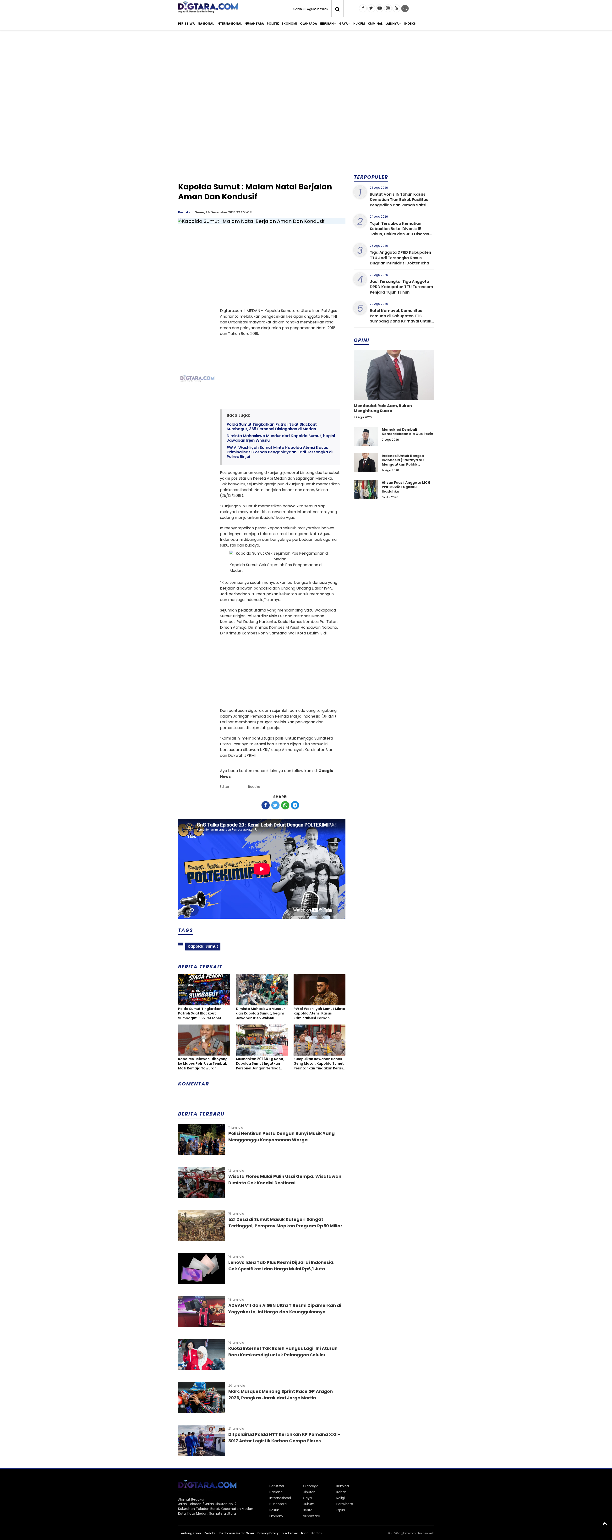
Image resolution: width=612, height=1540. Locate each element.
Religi (340, 1498)
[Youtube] (379, 8)
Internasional (229, 23)
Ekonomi (289, 23)
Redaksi (184, 212)
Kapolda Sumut (203, 946)
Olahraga (308, 23)
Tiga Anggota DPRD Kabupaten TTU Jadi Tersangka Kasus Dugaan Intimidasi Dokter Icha (400, 258)
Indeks (410, 23)
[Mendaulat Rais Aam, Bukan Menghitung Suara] (394, 391)
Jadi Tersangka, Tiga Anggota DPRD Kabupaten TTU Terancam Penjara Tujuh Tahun (401, 287)
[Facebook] (362, 8)
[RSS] (396, 8)
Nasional (206, 23)
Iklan (304, 1533)
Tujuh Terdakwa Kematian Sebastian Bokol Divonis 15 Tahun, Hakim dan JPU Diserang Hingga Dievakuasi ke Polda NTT (401, 231)
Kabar (341, 1492)
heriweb (428, 1533)
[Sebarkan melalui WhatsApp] (285, 805)
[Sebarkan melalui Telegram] (295, 805)
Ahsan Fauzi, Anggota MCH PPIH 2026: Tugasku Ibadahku (406, 487)
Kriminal (375, 23)
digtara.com (407, 1533)
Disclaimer (290, 1533)
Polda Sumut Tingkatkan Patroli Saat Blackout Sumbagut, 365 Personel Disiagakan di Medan (272, 426)
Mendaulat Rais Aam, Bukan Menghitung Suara (383, 408)
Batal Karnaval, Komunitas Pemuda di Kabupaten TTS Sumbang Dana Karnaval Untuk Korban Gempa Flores (400, 318)
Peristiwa (186, 23)
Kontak (316, 1533)
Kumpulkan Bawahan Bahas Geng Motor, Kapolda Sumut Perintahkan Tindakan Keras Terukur (319, 1064)
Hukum (359, 23)
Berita (307, 1510)
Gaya (343, 23)
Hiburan (327, 23)
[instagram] (388, 8)
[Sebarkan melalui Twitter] (275, 805)
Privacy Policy (268, 1533)
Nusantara (254, 23)
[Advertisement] (306, 71)
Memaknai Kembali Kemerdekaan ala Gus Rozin (407, 431)
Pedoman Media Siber (236, 1533)
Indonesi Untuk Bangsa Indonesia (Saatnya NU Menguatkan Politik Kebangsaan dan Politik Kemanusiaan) (403, 464)
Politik (273, 23)
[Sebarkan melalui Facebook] (265, 805)
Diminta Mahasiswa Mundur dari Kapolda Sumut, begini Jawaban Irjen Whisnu (281, 438)
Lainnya (392, 23)
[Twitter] (371, 8)
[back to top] (605, 1523)
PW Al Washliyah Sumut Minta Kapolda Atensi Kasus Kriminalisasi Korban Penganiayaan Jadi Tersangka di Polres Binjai (280, 452)
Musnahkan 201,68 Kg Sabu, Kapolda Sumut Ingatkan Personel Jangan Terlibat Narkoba (260, 1064)
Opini (340, 1510)
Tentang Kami (190, 1533)
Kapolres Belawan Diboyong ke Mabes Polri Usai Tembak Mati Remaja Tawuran (203, 1064)
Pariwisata (344, 1504)
